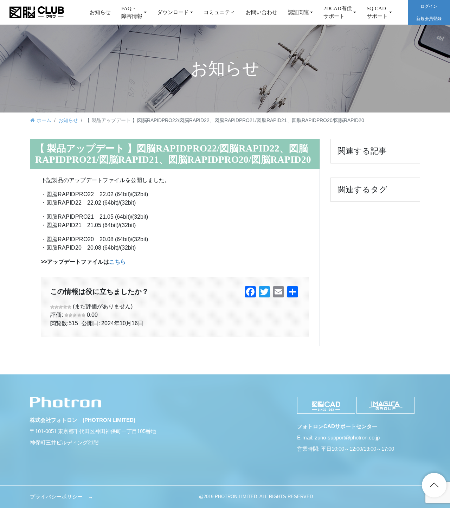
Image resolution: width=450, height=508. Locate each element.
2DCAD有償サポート (337, 12)
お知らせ (100, 12)
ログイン (428, 6)
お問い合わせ (261, 12)
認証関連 (298, 12)
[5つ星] (69, 307)
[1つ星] (52, 307)
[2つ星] (56, 307)
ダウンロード (173, 12)
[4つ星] (65, 307)
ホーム (44, 120)
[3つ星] (61, 307)
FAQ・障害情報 (131, 12)
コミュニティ (219, 12)
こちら (117, 262)
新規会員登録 (429, 18)
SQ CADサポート (377, 12)
